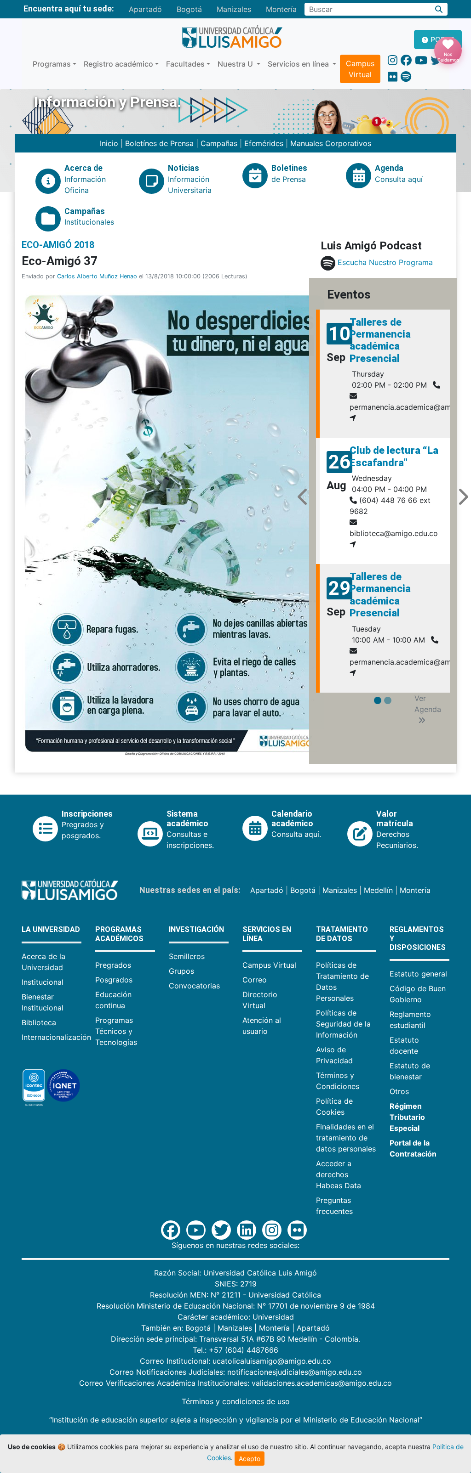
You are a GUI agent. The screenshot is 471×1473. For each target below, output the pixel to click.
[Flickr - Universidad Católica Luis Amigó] (392, 77)
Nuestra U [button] (236, 63)
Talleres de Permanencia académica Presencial (380, 340)
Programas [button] (52, 63)
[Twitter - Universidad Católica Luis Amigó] (436, 60)
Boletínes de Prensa (159, 143)
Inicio (110, 143)
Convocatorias (194, 985)
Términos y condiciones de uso (236, 1401)
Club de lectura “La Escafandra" (394, 456)
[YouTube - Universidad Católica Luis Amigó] (421, 60)
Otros (399, 1091)
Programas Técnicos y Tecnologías (116, 1031)
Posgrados (113, 979)
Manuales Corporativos (330, 143)
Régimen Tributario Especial (407, 1117)
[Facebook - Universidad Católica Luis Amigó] (406, 60)
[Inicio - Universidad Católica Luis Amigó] (232, 37)
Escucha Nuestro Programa (385, 262)
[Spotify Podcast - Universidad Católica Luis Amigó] (406, 77)
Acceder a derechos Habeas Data (338, 1174)
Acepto (249, 1458)
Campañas (219, 143)
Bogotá (189, 9)
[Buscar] (439, 9)
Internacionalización (56, 1037)
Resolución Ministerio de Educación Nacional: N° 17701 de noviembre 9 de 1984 (236, 1305)
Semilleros (187, 956)
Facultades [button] (185, 63)
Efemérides (263, 143)
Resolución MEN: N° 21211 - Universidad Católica (235, 1294)
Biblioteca (39, 1022)
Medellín (378, 890)
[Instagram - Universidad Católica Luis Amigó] (392, 60)
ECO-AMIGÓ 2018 (58, 244)
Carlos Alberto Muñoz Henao (97, 276)
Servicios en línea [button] (299, 63)
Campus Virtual (360, 69)
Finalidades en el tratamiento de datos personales (346, 1137)
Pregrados (113, 965)
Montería (281, 9)
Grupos (181, 971)
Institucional (42, 982)
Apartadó (145, 9)
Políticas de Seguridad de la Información (343, 1023)
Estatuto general (418, 973)
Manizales (234, 9)
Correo (254, 979)
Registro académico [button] (118, 63)
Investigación (196, 929)
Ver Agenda (427, 704)
